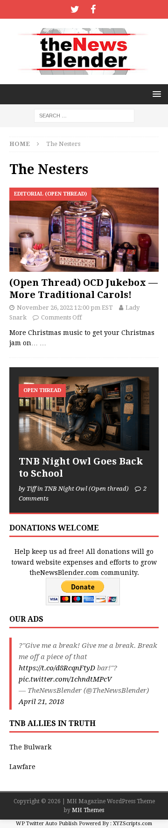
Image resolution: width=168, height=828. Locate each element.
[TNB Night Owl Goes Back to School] (84, 413)
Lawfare (22, 766)
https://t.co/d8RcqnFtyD (57, 668)
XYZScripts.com (132, 824)
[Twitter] (75, 9)
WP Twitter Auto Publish (46, 824)
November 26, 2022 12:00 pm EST (65, 307)
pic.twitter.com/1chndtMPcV (65, 679)
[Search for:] (84, 115)
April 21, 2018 (41, 701)
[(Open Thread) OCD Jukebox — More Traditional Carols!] (84, 230)
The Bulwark (30, 747)
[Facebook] (93, 9)
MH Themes (88, 810)
